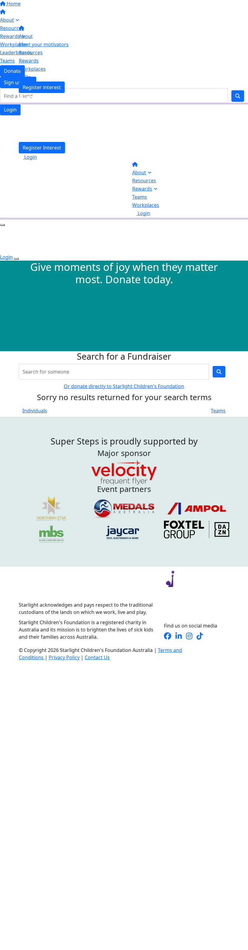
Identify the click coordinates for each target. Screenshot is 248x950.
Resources (144, 180)
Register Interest (42, 147)
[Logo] (56, 13)
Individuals (34, 410)
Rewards (142, 188)
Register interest (42, 87)
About (139, 172)
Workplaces (145, 205)
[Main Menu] (2, 225)
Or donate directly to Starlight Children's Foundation (124, 386)
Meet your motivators (44, 44)
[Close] (16, 259)
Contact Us (97, 657)
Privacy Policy (64, 657)
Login (10, 109)
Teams (139, 197)
